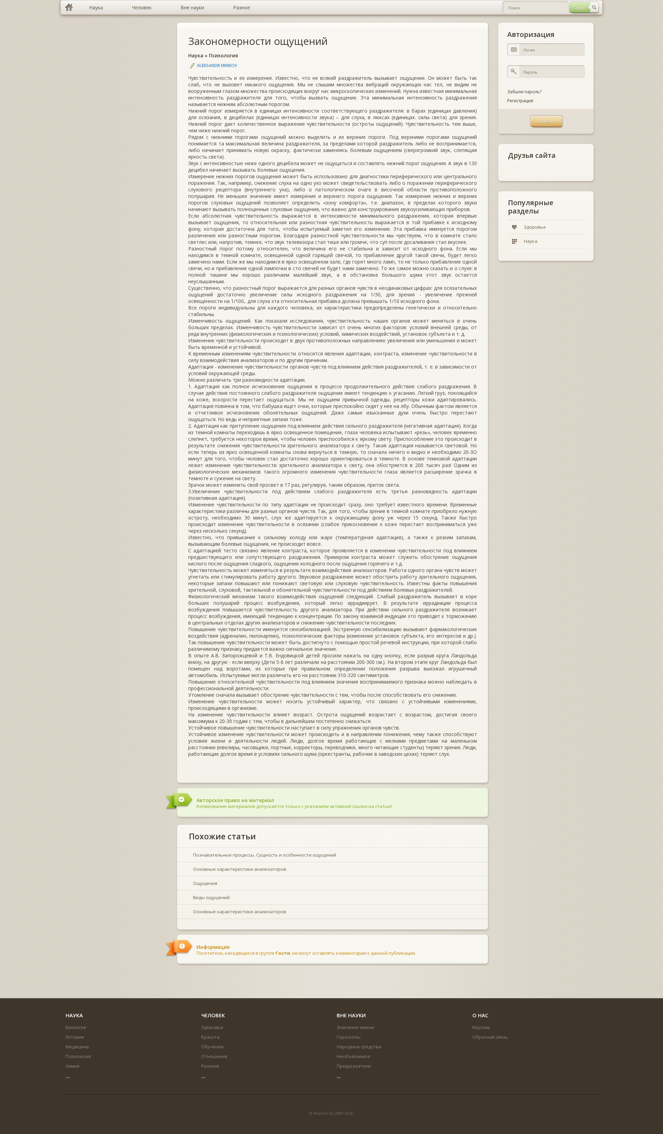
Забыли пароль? (524, 92)
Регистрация (520, 101)
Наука (195, 55)
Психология (223, 55)
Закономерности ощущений (258, 41)
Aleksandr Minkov (217, 65)
